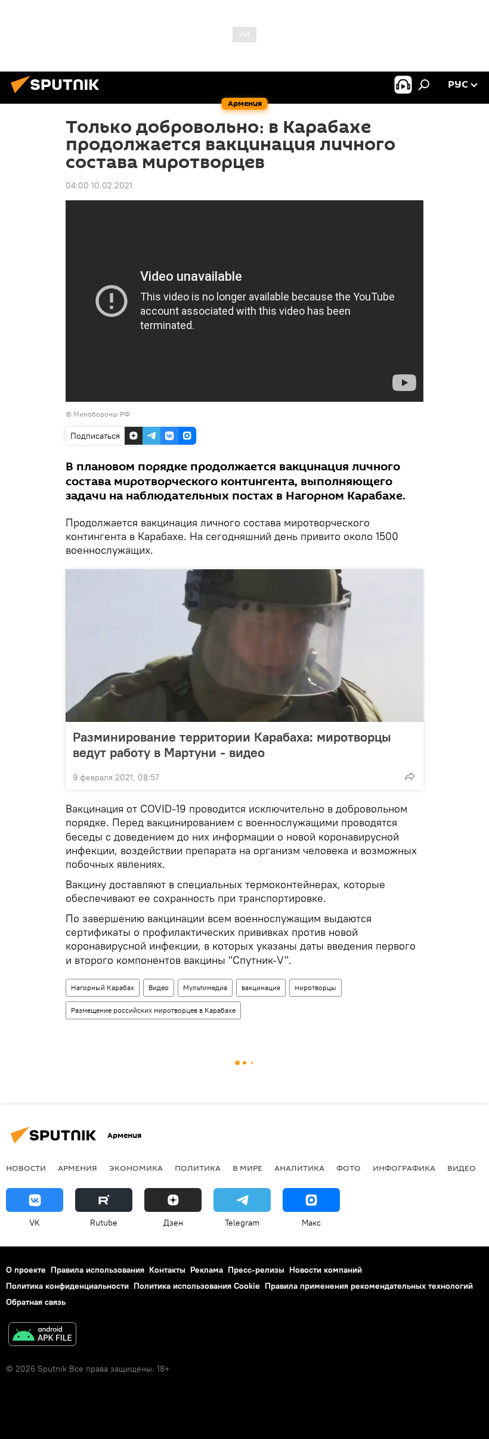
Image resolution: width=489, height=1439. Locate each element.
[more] (410, 776)
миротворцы (315, 987)
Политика (198, 1167)
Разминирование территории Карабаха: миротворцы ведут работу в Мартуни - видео (232, 744)
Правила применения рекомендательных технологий (369, 1285)
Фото (348, 1167)
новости (26, 1167)
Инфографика (404, 1167)
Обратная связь (36, 1302)
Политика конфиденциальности (67, 1285)
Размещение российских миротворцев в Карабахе (153, 1010)
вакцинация (261, 987)
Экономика (136, 1167)
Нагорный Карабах (102, 987)
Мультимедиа (205, 987)
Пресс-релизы (256, 1269)
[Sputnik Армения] (58, 94)
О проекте (26, 1269)
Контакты (167, 1269)
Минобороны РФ (101, 414)
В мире (247, 1167)
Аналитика (299, 1167)
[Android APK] (42, 1335)
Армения (77, 1167)
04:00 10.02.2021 (99, 185)
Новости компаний (325, 1269)
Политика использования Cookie (197, 1285)
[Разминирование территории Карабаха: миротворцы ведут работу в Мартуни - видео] (244, 645)
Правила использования (97, 1269)
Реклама (206, 1269)
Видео (158, 987)
